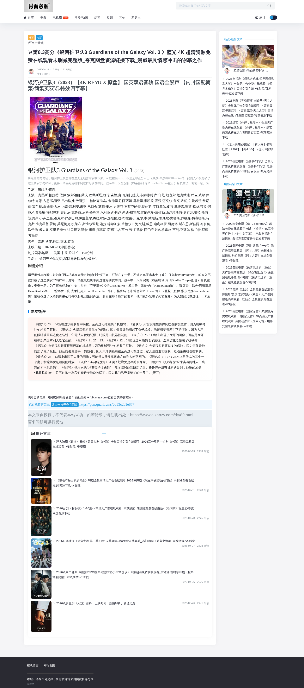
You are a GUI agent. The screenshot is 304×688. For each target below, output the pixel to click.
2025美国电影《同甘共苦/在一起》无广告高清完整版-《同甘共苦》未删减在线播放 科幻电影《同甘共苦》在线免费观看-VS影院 (248, 253)
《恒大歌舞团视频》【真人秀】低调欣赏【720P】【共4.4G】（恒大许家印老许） (247, 149)
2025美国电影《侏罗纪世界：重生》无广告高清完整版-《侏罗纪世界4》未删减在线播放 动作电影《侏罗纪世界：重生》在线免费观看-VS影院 (248, 275)
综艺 (97, 17)
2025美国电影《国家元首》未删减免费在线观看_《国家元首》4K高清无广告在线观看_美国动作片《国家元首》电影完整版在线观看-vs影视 (248, 319)
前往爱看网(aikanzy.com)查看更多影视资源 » (104, 397)
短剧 (110, 17)
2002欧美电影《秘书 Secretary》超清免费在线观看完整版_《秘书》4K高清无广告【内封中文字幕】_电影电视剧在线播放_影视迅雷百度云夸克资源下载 (248, 231)
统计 (262, 17)
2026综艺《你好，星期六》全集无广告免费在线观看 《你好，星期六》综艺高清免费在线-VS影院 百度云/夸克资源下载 (247, 130)
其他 (122, 17)
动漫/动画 (81, 17)
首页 (30, 17)
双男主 (136, 17)
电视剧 (57, 17)
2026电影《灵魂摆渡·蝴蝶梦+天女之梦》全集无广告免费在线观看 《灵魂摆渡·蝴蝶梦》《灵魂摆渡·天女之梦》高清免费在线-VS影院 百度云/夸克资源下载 (247, 108)
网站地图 (49, 665)
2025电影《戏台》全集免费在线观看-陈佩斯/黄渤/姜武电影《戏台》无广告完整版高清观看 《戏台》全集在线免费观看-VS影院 (248, 297)
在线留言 (32, 665)
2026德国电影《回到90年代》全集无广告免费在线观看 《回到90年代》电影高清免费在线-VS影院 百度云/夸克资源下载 (247, 169)
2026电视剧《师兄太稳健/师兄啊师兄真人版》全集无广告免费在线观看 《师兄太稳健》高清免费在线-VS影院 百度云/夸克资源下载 (248, 86)
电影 (43, 17)
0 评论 (56, 69)
